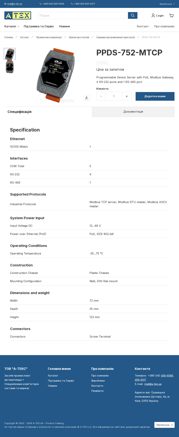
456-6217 (140, 379)
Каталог (10, 26)
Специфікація (19, 112)
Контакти (97, 385)
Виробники (98, 380)
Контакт (143, 26)
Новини (64, 26)
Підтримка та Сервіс (39, 26)
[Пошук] (132, 15)
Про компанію (164, 26)
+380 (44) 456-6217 (84, 4)
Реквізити (97, 390)
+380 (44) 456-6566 (53, 4)
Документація (133, 111)
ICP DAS (102, 63)
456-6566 (167, 375)
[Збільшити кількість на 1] (126, 96)
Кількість (102, 88)
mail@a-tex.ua (153, 384)
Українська (165, 3)
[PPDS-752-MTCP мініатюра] (9, 53)
